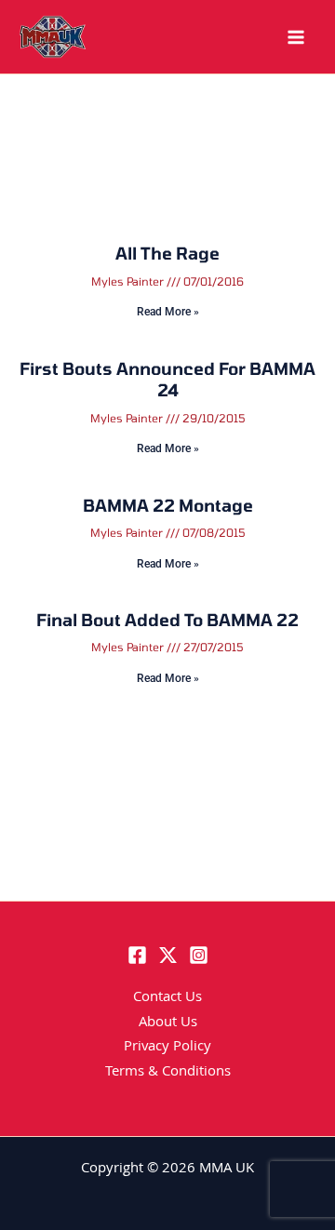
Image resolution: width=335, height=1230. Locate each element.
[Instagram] (198, 955)
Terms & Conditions (168, 1073)
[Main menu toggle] (295, 37)
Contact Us (167, 998)
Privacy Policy (167, 1048)
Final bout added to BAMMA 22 (167, 619)
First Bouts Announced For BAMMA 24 (167, 379)
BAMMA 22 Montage (168, 505)
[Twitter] (168, 955)
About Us (168, 1023)
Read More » (168, 311)
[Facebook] (137, 955)
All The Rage (167, 253)
